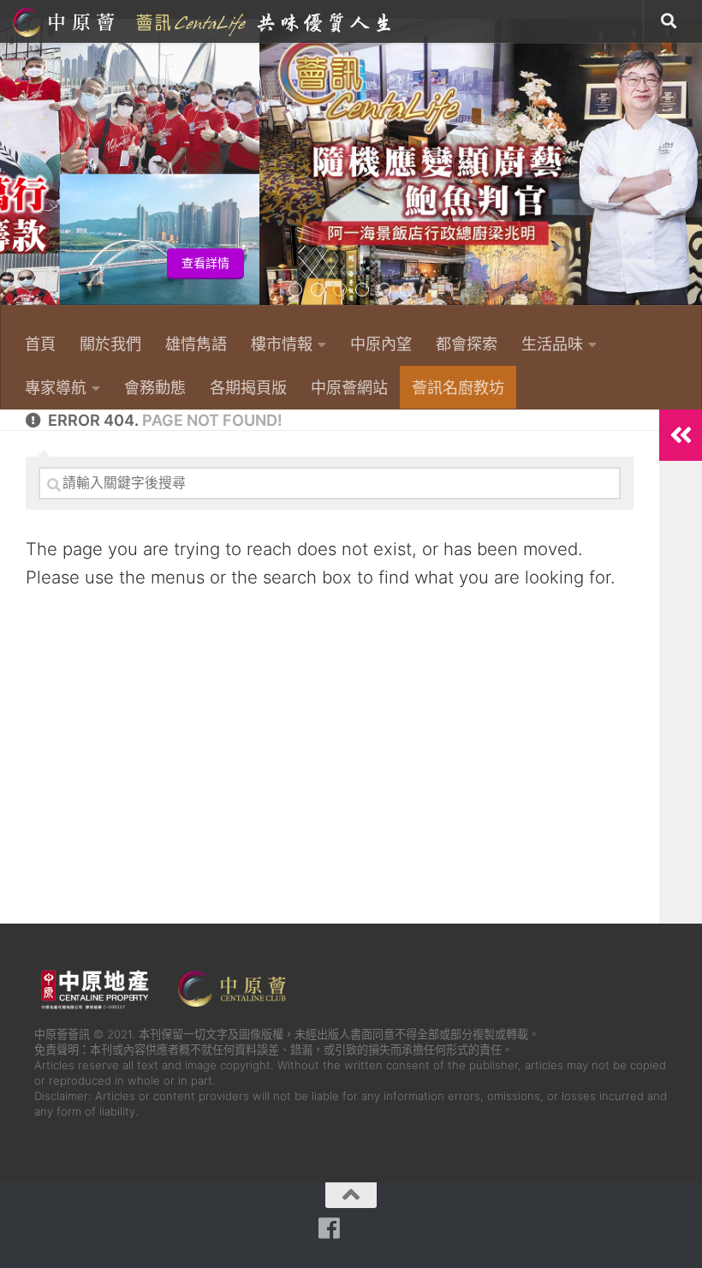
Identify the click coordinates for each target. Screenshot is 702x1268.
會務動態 (155, 387)
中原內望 (381, 343)
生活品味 (552, 343)
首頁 (40, 343)
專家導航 (55, 387)
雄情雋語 (196, 343)
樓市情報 (281, 343)
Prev (10, 171)
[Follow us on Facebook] (329, 1229)
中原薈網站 (204, 21)
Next (691, 171)
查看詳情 (648, 263)
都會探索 (466, 343)
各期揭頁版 (248, 387)
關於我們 (110, 343)
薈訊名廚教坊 (458, 387)
